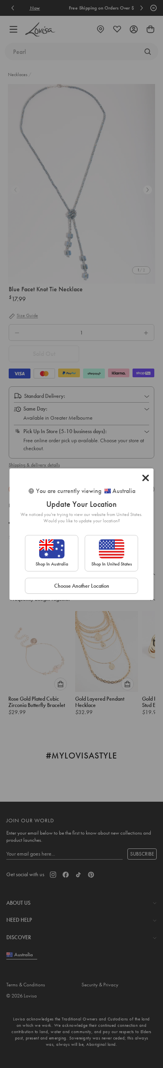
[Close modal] (146, 477)
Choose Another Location (81, 585)
